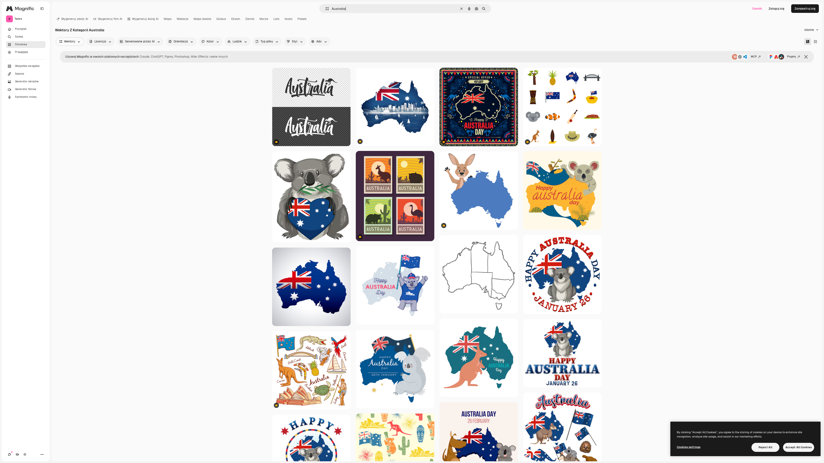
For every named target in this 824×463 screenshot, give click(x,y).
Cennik (757, 9)
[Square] (815, 41)
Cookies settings (688, 447)
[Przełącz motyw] (24, 454)
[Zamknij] (806, 56)
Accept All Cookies (798, 447)
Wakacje (182, 19)
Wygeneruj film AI (110, 19)
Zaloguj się (776, 9)
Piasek (302, 19)
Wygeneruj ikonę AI (145, 19)
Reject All (765, 447)
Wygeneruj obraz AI (74, 19)
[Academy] (17, 454)
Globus (221, 19)
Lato (276, 19)
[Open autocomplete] (325, 8)
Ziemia (249, 19)
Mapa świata (202, 19)
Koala (288, 19)
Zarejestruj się (805, 9)
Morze (263, 19)
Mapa (167, 19)
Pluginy (791, 56)
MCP (754, 56)
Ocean (235, 19)
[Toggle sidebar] (42, 8)
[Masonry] (807, 41)
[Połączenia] (9, 454)
